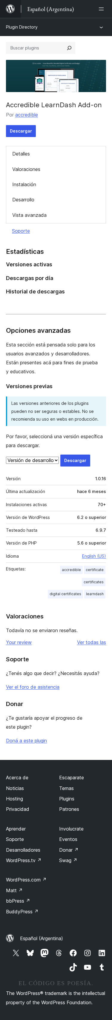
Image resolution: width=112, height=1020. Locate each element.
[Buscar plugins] (69, 48)
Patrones (69, 809)
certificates (94, 582)
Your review (19, 642)
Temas (66, 788)
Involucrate (71, 829)
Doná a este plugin (26, 741)
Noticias (15, 788)
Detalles (21, 154)
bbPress (18, 901)
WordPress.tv (24, 860)
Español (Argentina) (41, 938)
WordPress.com (26, 880)
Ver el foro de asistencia (32, 687)
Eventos (68, 839)
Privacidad (17, 809)
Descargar (21, 130)
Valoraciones (26, 169)
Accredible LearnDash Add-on (54, 105)
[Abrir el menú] (102, 9)
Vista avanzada (29, 215)
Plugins (66, 799)
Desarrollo (23, 200)
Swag (68, 860)
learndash (95, 594)
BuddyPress (22, 912)
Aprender (16, 829)
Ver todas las (91, 642)
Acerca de (17, 777)
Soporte (21, 231)
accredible (26, 115)
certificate (95, 569)
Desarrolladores (23, 850)
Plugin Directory (22, 26)
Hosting (14, 799)
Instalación (24, 184)
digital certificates (65, 594)
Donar (69, 850)
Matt (14, 890)
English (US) (94, 556)
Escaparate (71, 777)
